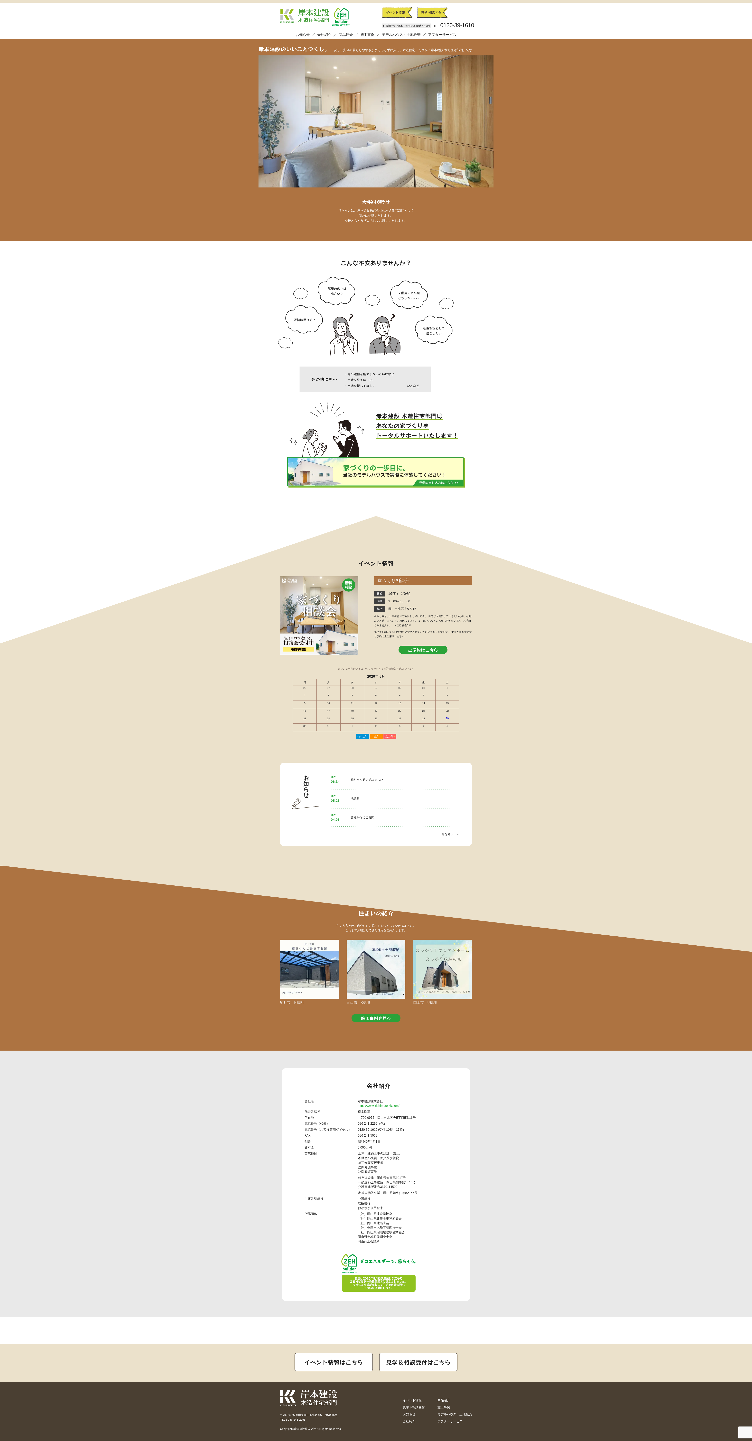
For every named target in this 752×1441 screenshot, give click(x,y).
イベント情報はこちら (333, 1362)
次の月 (389, 736)
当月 (376, 736)
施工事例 (367, 35)
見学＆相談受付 (414, 1407)
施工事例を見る (376, 1018)
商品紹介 (346, 35)
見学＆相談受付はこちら (418, 1362)
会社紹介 (324, 35)
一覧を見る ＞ (449, 834)
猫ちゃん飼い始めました (367, 779)
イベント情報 (412, 1400)
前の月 (363, 736)
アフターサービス (442, 35)
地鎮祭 (355, 798)
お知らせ (303, 35)
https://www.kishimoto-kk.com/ (378, 1105)
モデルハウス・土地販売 (401, 35)
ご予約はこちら (423, 650)
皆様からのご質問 (362, 817)
